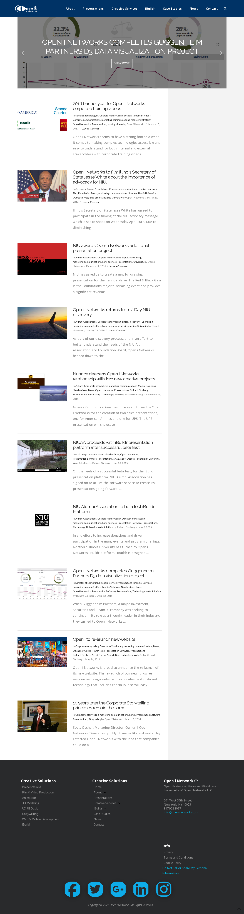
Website (138, 655)
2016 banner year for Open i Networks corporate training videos (109, 106)
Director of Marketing (133, 518)
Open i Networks (82, 124)
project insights (103, 197)
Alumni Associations (97, 189)
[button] (225, 8)
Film (75, 193)
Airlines (79, 386)
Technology (107, 394)
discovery (135, 321)
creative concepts (147, 189)
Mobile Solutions (147, 386)
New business (109, 261)
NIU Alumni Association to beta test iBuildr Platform (114, 509)
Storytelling (94, 394)
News (91, 390)
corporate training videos (137, 115)
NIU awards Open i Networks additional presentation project (111, 248)
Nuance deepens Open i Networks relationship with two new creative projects (114, 376)
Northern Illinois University (142, 193)
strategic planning (127, 326)
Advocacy (80, 189)
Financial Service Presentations (115, 582)
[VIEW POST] (42, 117)
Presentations (99, 124)
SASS (116, 458)
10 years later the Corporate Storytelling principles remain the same (111, 705)
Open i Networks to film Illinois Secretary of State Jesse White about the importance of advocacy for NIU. (114, 176)
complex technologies (86, 115)
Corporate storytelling (111, 115)
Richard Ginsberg (139, 390)
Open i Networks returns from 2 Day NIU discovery (111, 312)
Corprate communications (86, 119)
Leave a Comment (91, 128)
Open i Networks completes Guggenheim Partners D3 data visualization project (113, 573)
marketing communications (115, 119)
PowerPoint (98, 650)
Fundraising (135, 257)
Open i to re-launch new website (104, 639)
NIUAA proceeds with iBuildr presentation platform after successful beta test (113, 445)
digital (125, 257)
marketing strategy (141, 119)
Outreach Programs (83, 197)
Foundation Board (87, 193)
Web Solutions (80, 463)
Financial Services (142, 582)
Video (117, 394)
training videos (115, 124)
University (117, 197)
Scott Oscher (80, 394)
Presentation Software (85, 458)
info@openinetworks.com (181, 812)
